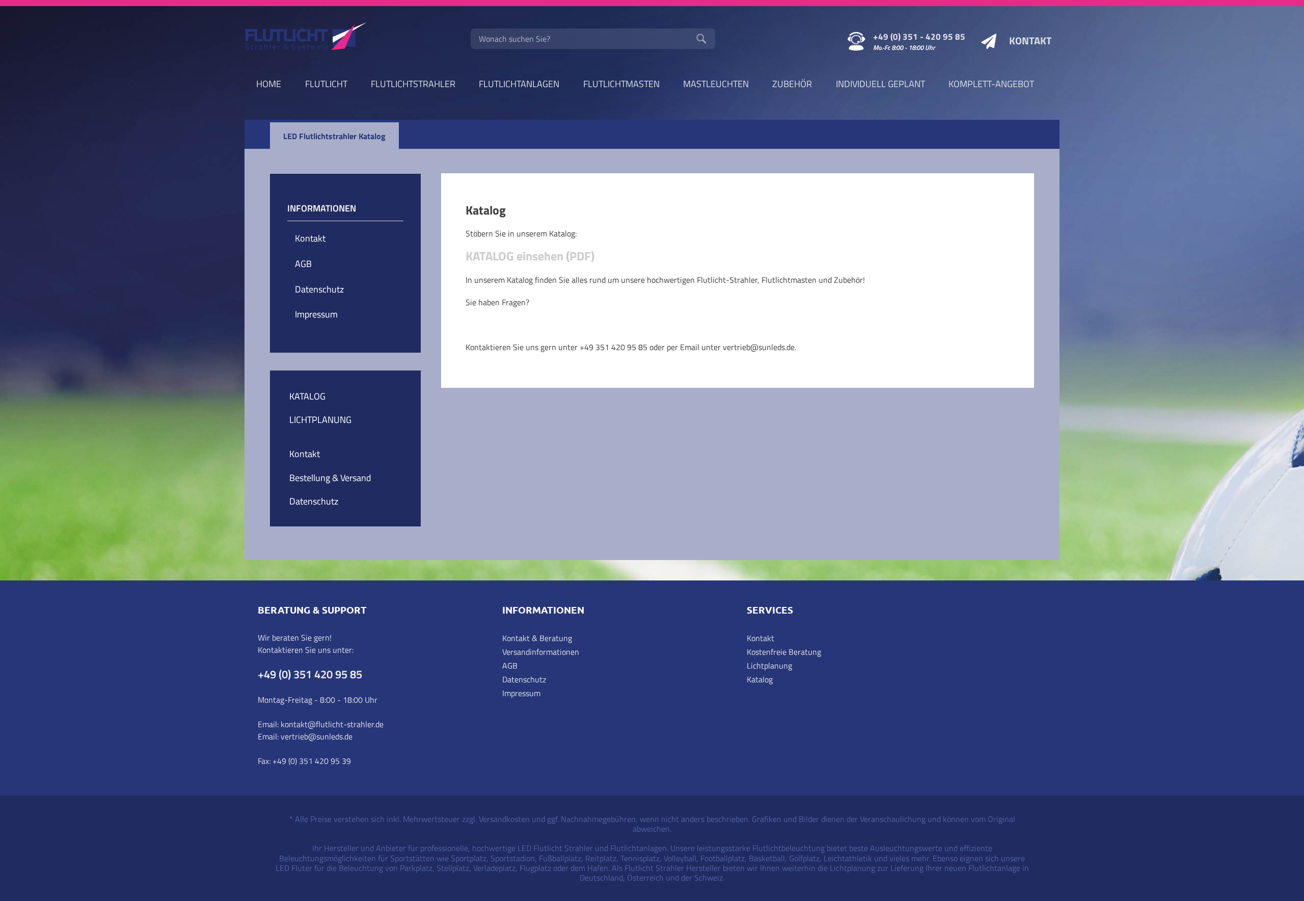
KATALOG (307, 396)
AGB (303, 264)
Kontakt (310, 238)
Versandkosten (504, 819)
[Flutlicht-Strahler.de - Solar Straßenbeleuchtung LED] (305, 38)
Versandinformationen (540, 652)
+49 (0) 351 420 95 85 (310, 674)
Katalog (760, 679)
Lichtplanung (769, 665)
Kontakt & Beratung (537, 638)
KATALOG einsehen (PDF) (530, 256)
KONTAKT (1030, 40)
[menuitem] (593, 39)
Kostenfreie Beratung (784, 652)
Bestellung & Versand (330, 478)
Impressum (316, 314)
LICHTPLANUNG (320, 420)
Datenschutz (319, 289)
